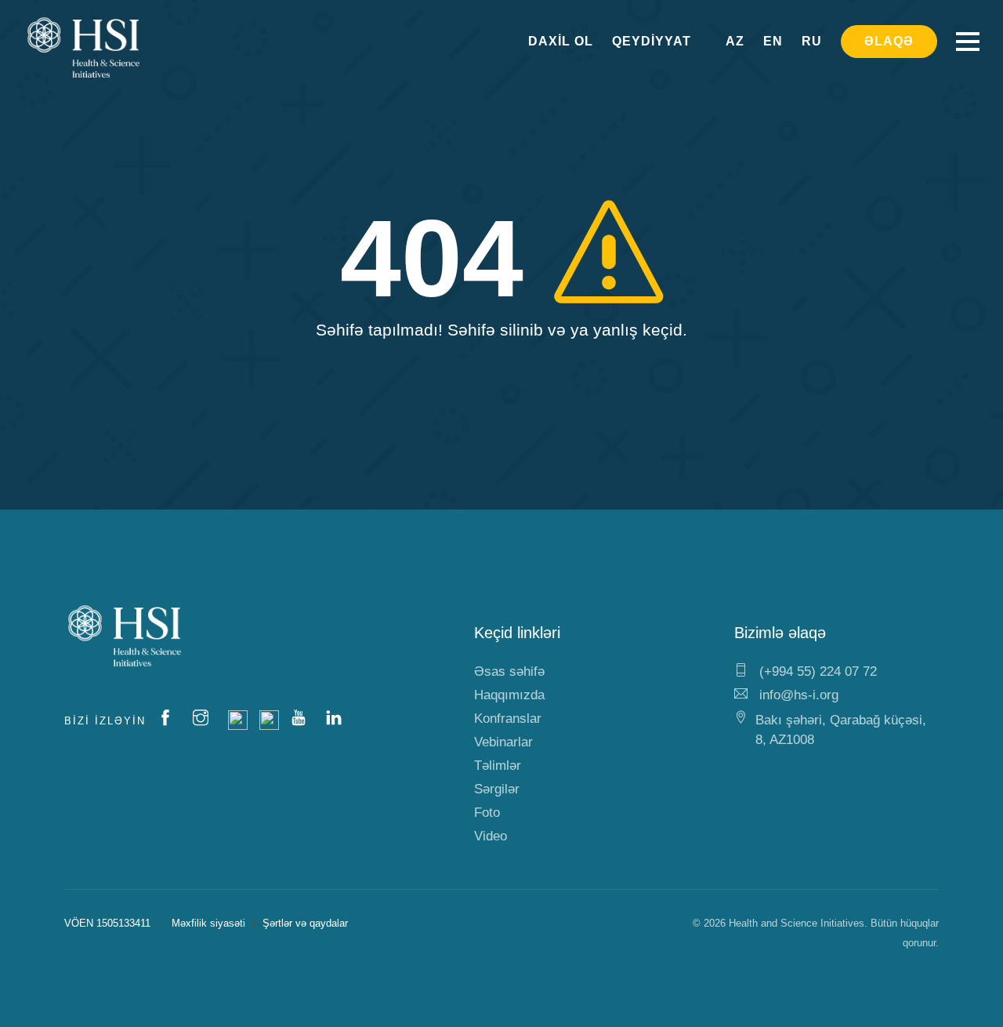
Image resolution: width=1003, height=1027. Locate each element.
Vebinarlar (503, 742)
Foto (487, 812)
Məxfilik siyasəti (208, 923)
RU (812, 41)
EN (773, 41)
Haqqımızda (509, 695)
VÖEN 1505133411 (107, 923)
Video (490, 836)
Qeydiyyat (651, 41)
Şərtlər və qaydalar (305, 923)
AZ (735, 41)
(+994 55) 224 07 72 (816, 671)
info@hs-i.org (796, 695)
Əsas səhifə (509, 671)
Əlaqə (889, 41)
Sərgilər (497, 789)
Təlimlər (497, 765)
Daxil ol (560, 41)
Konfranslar (507, 718)
